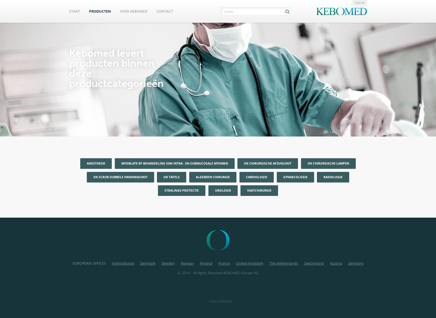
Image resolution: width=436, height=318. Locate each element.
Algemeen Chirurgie (213, 177)
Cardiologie (256, 177)
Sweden (168, 263)
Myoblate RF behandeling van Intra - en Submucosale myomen (174, 163)
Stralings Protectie (182, 190)
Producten (100, 11)
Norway (187, 263)
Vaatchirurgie (259, 190)
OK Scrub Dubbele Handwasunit (120, 177)
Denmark (147, 263)
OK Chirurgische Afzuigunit (267, 163)
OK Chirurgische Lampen (328, 163)
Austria (336, 263)
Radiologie (333, 177)
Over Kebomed (133, 11)
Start (74, 11)
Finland (206, 263)
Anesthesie (96, 163)
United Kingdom (249, 263)
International (123, 263)
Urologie (223, 190)
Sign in (359, 3)
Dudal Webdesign (220, 301)
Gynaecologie (295, 177)
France (224, 263)
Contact (164, 11)
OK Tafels (172, 177)
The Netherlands (283, 263)
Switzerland (314, 263)
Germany (356, 263)
